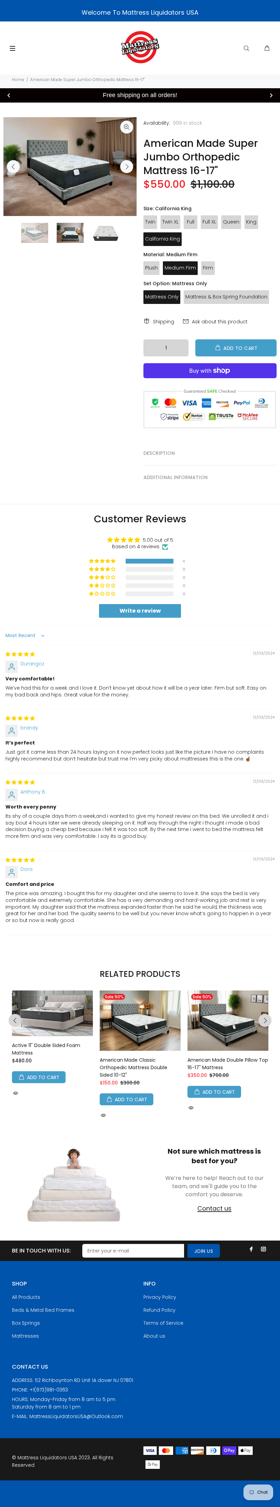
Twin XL (170, 221)
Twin (150, 221)
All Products (26, 1297)
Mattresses (25, 1336)
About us (154, 1336)
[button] (102, 561)
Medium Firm (180, 267)
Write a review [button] (140, 611)
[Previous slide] (8, 95)
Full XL (209, 221)
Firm (208, 267)
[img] (20, 654)
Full (190, 221)
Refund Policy (159, 1310)
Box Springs (26, 1323)
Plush (151, 267)
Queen (231, 221)
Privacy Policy (159, 1297)
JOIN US (203, 1251)
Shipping (163, 321)
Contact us (214, 1208)
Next (126, 166)
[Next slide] (271, 95)
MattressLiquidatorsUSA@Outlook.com (76, 1416)
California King (162, 238)
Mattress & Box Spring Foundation (226, 296)
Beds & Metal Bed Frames (43, 1310)
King (251, 221)
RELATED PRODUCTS (140, 974)
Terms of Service (163, 1323)
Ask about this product (220, 321)
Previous (13, 166)
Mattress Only (162, 296)
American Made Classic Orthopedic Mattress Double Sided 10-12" (133, 1067)
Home (18, 79)
